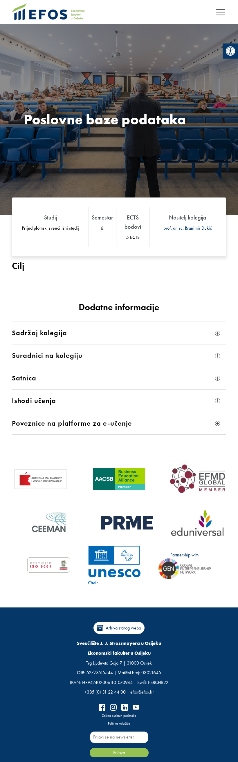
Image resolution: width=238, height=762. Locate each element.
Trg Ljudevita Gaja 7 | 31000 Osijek (119, 663)
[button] (230, 51)
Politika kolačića (119, 723)
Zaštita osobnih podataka (119, 715)
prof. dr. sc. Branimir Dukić (187, 228)
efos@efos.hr (142, 692)
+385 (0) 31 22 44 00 (105, 692)
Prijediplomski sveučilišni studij (50, 228)
